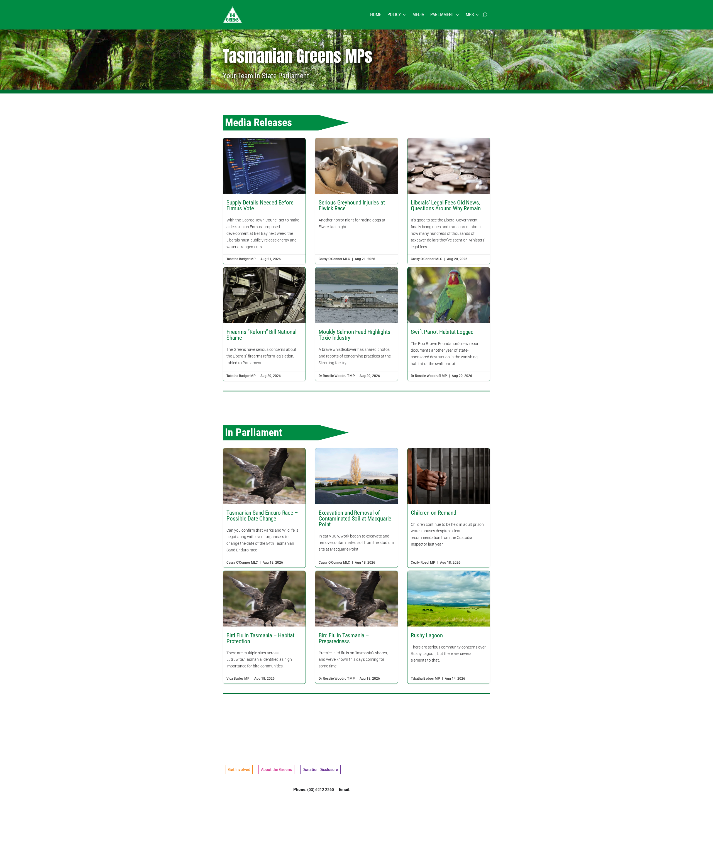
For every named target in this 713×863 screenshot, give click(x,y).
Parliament (442, 14)
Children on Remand (448, 508)
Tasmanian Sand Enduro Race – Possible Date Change (264, 508)
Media (418, 14)
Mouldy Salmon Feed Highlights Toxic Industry (356, 324)
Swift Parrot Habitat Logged (448, 324)
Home (375, 14)
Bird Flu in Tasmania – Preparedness (356, 627)
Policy (394, 14)
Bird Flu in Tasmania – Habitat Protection (264, 627)
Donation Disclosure (320, 769)
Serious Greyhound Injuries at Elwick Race (356, 201)
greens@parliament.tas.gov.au (378, 789)
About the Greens (276, 769)
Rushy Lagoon (448, 627)
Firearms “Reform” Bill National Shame (264, 324)
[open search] (484, 14)
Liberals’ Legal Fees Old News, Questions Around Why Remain (448, 201)
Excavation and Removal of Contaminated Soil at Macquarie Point (356, 508)
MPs (470, 14)
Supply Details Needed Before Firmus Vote (264, 201)
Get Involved (239, 769)
